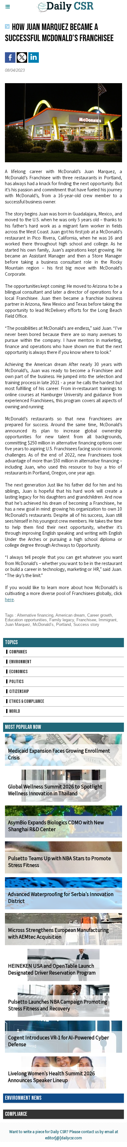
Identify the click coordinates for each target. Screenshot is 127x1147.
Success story (86, 624)
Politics (16, 682)
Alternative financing (35, 615)
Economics (18, 672)
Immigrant (108, 620)
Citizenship (19, 692)
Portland (63, 624)
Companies (18, 652)
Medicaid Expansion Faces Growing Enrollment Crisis (59, 754)
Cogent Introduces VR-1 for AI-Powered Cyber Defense (58, 1041)
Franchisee (86, 620)
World (14, 711)
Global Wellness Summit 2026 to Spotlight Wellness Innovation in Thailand (55, 790)
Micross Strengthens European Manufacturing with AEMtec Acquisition (58, 933)
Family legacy (61, 620)
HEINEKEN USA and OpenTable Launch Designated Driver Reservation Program (52, 969)
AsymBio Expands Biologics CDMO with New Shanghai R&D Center (56, 826)
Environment (20, 662)
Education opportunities (26, 620)
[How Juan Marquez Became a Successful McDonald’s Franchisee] (63, 85)
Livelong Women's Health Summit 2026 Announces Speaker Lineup (51, 1077)
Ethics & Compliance (26, 701)
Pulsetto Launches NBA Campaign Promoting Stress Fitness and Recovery (57, 1005)
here (9, 599)
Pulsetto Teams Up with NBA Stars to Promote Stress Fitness (59, 862)
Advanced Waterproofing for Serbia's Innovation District (60, 897)
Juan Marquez (17, 624)
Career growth (99, 615)
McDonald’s (43, 624)
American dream (70, 615)
